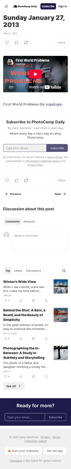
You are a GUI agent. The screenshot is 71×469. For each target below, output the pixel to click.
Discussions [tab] (33, 270)
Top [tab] (8, 270)
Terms (56, 437)
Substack (16, 461)
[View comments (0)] (17, 42)
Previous (15, 194)
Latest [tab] (18, 270)
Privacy (45, 437)
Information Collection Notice (42, 161)
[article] (35, 291)
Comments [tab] (13, 221)
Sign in (62, 6)
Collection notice (36, 441)
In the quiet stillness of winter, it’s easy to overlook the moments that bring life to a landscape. (25, 327)
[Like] (7, 42)
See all (11, 386)
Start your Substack (25, 451)
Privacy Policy (35, 165)
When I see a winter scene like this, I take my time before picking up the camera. (23, 289)
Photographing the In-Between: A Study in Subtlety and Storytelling (24, 353)
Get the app (55, 451)
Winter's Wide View (19, 282)
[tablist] (20, 221)
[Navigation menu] (6, 6)
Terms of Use (54, 157)
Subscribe (48, 6)
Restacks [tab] (29, 221)
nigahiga (53, 104)
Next (58, 194)
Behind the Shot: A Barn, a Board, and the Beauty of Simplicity (24, 315)
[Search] (64, 271)
